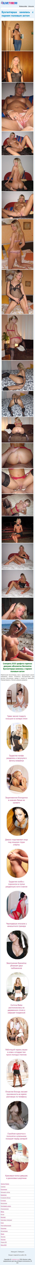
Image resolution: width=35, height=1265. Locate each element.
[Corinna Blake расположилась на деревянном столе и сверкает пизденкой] (17, 1001)
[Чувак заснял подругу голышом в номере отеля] (17, 712)
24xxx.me (31, 6)
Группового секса (6, 1206)
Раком (2, 1234)
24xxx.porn (14, 1252)
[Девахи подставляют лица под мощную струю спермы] (17, 836)
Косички (3, 1217)
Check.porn (21, 1252)
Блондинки (4, 1189)
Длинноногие (5, 1209)
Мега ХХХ (3, 1245)
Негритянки (4, 1231)
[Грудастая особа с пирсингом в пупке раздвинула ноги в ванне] (17, 878)
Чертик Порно (5, 1184)
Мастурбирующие (6, 1225)
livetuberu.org (15, 1259)
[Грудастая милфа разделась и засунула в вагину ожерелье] (17, 752)
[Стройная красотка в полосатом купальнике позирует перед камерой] (17, 1130)
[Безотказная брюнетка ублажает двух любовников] (17, 959)
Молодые (3, 1228)
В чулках (3, 1200)
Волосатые (4, 1203)
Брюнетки (3, 1195)
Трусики (3, 1237)
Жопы (2, 1211)
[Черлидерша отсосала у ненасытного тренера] (17, 920)
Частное (3, 1239)
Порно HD (4, 1242)
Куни (2, 1223)
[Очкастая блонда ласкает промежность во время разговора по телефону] (17, 1088)
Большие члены (5, 1192)
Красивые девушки (6, 1220)
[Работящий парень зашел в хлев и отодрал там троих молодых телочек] (17, 1046)
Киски (2, 1214)
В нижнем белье (5, 1198)
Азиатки (3, 1186)
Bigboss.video (23, 6)
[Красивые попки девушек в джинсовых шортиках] (17, 1172)
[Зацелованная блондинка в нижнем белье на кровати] (17, 794)
